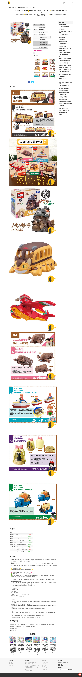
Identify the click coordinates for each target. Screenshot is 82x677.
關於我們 (11, 662)
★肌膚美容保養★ (63, 94)
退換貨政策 (44, 668)
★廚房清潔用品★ (63, 41)
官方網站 (11, 665)
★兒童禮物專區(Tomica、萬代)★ (26, 7)
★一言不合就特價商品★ (64, 26)
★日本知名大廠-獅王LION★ (65, 67)
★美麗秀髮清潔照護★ (64, 92)
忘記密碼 (44, 663)
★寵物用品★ (62, 39)
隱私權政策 (44, 666)
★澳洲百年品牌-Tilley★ (64, 85)
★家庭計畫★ (62, 37)
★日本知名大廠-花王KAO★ (65, 69)
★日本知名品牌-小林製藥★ (65, 52)
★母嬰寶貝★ (62, 76)
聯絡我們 (11, 663)
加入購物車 (37, 55)
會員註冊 (44, 662)
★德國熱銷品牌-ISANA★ (64, 43)
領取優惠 (70, 669)
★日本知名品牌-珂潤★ (64, 63)
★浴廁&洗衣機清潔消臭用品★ (65, 79)
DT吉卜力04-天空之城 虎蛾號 (41, 32)
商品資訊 (41, 18)
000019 (37, 7)
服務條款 (44, 665)
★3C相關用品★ (62, 24)
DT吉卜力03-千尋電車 (39, 29)
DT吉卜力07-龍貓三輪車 (39, 40)
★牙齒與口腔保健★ (63, 90)
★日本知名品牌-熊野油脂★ (65, 60)
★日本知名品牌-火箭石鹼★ (65, 58)
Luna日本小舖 (12, 7)
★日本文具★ (62, 50)
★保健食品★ (62, 29)
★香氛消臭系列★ (63, 112)
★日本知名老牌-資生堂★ (64, 71)
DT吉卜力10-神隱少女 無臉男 (40, 47)
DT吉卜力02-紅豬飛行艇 (39, 27)
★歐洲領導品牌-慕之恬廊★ (65, 74)
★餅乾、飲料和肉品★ (64, 110)
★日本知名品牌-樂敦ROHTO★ (63, 55)
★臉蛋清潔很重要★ (63, 97)
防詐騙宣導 (44, 669)
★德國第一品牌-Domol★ (65, 46)
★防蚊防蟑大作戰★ (63, 108)
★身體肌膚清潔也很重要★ (65, 101)
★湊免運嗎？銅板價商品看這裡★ (65, 83)
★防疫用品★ (62, 105)
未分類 (60, 114)
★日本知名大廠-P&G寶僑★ (65, 65)
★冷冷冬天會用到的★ (64, 35)
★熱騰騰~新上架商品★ (64, 88)
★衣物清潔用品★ (63, 99)
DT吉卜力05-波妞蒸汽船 (39, 35)
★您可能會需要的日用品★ (65, 48)
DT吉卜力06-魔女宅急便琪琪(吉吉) (42, 37)
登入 (47, 662)
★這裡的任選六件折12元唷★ (65, 103)
